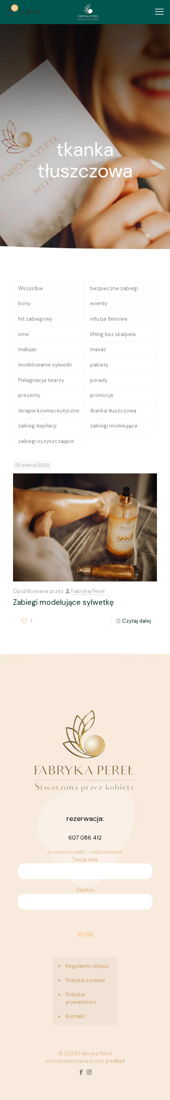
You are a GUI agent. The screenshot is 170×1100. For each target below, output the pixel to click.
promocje (101, 395)
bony (24, 303)
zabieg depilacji (37, 425)
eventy (98, 303)
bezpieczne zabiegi (114, 288)
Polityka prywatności (81, 998)
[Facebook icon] (81, 1072)
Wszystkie (30, 288)
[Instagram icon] (89, 1072)
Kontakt (75, 1016)
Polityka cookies (85, 980)
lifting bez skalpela (113, 334)
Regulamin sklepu (87, 966)
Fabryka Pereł (87, 591)
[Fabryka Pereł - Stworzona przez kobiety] (88, 12)
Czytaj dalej (136, 620)
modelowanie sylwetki (45, 364)
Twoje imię (85, 859)
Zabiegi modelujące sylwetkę (63, 602)
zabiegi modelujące (114, 425)
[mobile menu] (159, 12)
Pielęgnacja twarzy (41, 380)
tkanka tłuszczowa (113, 410)
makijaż (27, 349)
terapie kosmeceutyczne (48, 410)
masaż (98, 349)
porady (99, 380)
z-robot (115, 1061)
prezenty (29, 395)
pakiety (99, 364)
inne (23, 334)
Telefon (85, 890)
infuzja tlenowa (108, 318)
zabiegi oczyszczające (46, 441)
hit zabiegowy (35, 318)
